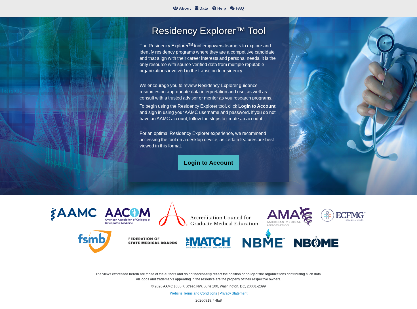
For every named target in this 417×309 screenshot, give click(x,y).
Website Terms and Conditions (194, 293)
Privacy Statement (233, 293)
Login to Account (208, 162)
